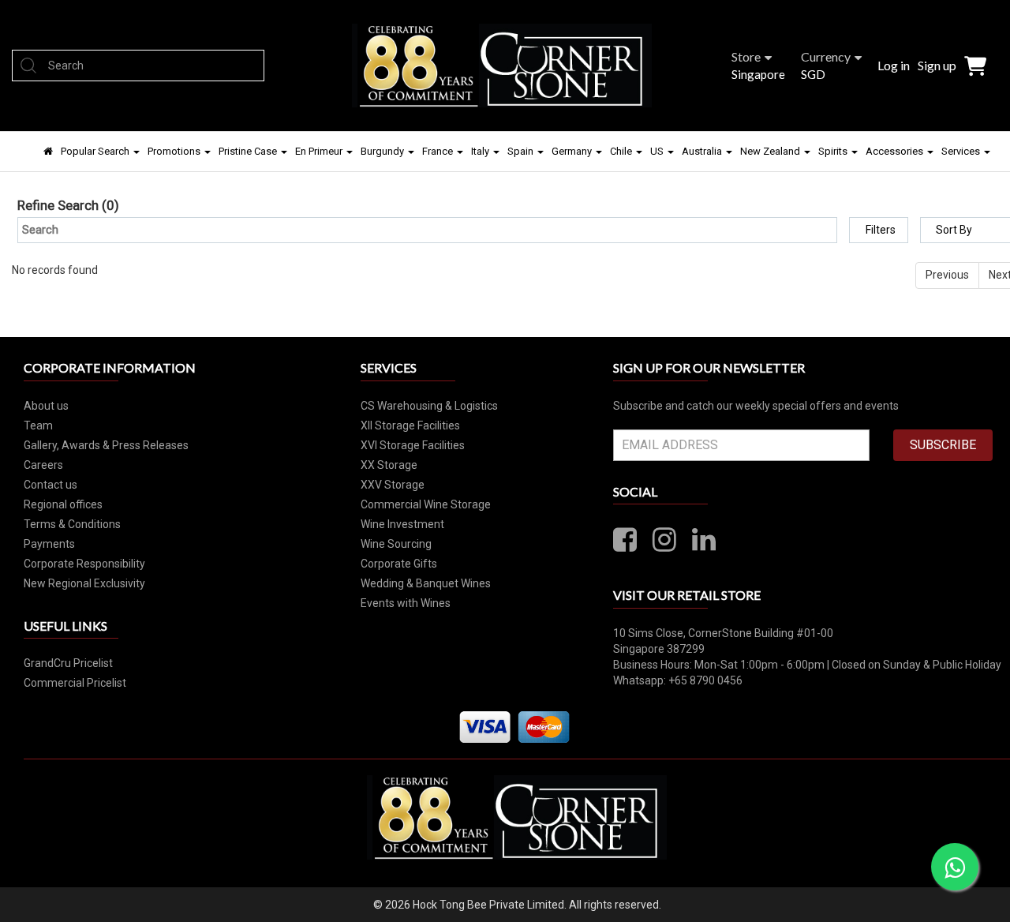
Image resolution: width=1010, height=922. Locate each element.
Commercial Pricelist (75, 683)
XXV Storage (393, 484)
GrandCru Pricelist (68, 663)
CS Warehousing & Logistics (429, 405)
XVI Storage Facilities (413, 445)
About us (46, 405)
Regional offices (63, 504)
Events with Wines (406, 603)
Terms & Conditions (72, 524)
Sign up (937, 65)
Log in (893, 65)
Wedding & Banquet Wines (426, 583)
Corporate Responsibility (84, 563)
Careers (43, 465)
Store (746, 56)
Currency (826, 56)
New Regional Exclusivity (84, 583)
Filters (881, 229)
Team (38, 425)
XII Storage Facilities (410, 425)
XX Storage (389, 465)
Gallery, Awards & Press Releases (106, 445)
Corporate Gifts (399, 563)
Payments (49, 544)
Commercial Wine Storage (426, 504)
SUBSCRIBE (943, 444)
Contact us (50, 484)
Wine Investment (402, 524)
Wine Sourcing (396, 544)
